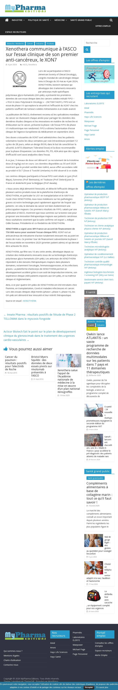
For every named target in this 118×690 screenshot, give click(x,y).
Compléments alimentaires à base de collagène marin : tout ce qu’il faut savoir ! (99, 492)
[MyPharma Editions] (7, 20)
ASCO (25, 64)
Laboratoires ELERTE (94, 103)
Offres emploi (103, 26)
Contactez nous (11, 664)
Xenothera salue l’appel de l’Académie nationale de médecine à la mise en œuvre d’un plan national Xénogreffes (69, 381)
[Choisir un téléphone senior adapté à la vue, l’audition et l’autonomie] (93, 562)
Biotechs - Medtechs (15, 43)
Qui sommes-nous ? (13, 651)
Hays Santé (89, 134)
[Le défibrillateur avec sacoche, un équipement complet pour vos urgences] (93, 590)
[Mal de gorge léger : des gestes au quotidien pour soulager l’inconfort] (93, 535)
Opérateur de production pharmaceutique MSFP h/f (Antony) (96, 197)
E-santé (91, 325)
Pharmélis (89, 112)
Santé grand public (81, 20)
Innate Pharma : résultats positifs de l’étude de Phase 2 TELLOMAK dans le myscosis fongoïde (39, 316)
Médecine (60, 20)
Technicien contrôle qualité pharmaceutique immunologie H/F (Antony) (98, 264)
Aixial (86, 108)
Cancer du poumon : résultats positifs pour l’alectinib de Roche (15, 363)
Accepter (89, 687)
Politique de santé (38, 20)
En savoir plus (102, 687)
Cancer (30, 43)
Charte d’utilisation (12, 660)
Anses (87, 139)
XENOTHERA (29, 300)
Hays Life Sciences (93, 116)
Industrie (17, 20)
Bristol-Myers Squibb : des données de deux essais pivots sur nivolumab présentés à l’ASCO (41, 366)
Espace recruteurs (15, 32)
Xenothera (32, 64)
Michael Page (90, 125)
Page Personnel (91, 130)
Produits (50, 43)
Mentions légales (11, 655)
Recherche (92, 329)
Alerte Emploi (101, 655)
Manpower (89, 121)
